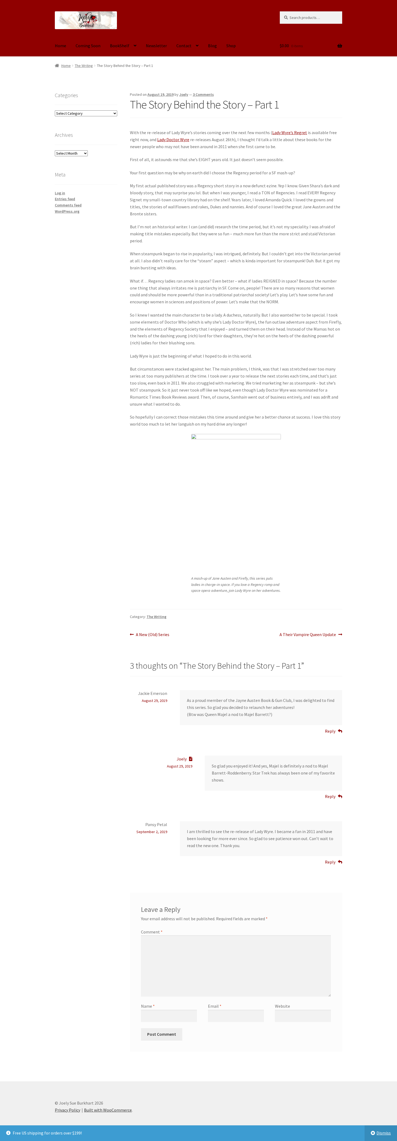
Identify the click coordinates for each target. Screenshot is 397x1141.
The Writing (84, 65)
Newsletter (156, 45)
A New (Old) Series (152, 634)
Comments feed (68, 205)
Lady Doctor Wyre (173, 139)
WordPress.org (67, 211)
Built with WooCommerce (108, 1110)
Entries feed (65, 198)
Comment (152, 932)
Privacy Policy (67, 1110)
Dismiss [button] (383, 1133)
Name (148, 1006)
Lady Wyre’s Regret (289, 132)
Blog (212, 45)
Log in (60, 193)
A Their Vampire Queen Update (308, 634)
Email (214, 1006)
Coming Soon (88, 45)
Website (282, 1006)
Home (60, 45)
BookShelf (119, 45)
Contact (183, 45)
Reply (330, 731)
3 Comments (203, 94)
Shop (231, 45)
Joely (183, 94)
